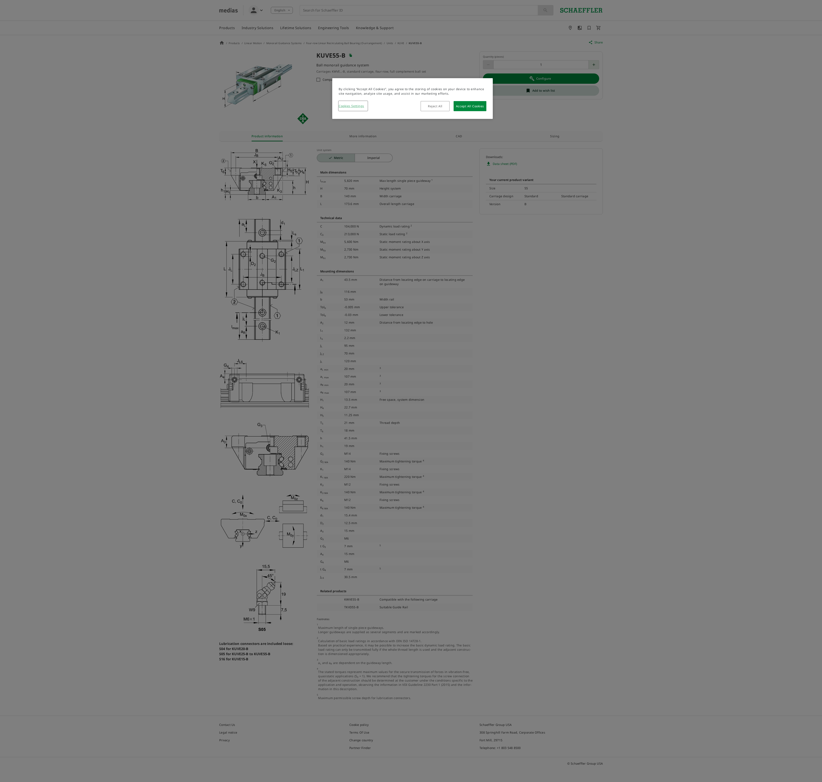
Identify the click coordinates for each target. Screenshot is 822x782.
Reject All (435, 106)
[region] (412, 98)
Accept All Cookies (470, 106)
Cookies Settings (351, 106)
